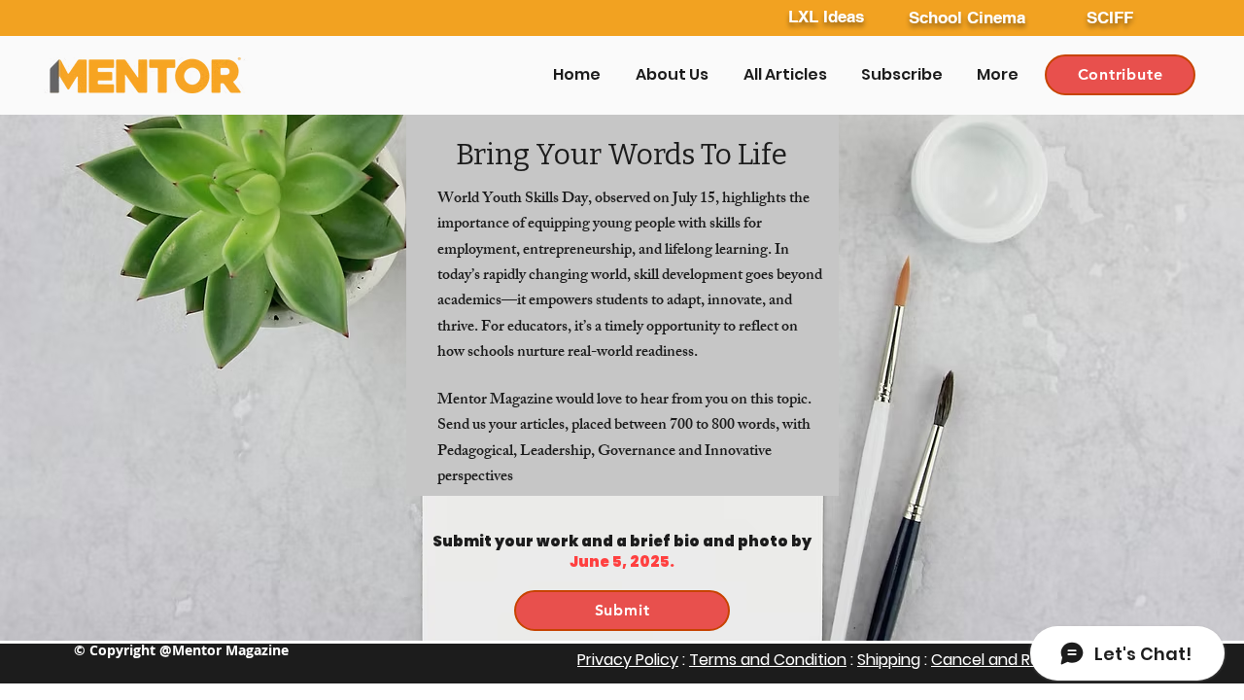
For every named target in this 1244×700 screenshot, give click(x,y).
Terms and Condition (768, 659)
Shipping (888, 659)
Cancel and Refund (1005, 659)
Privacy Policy (627, 659)
